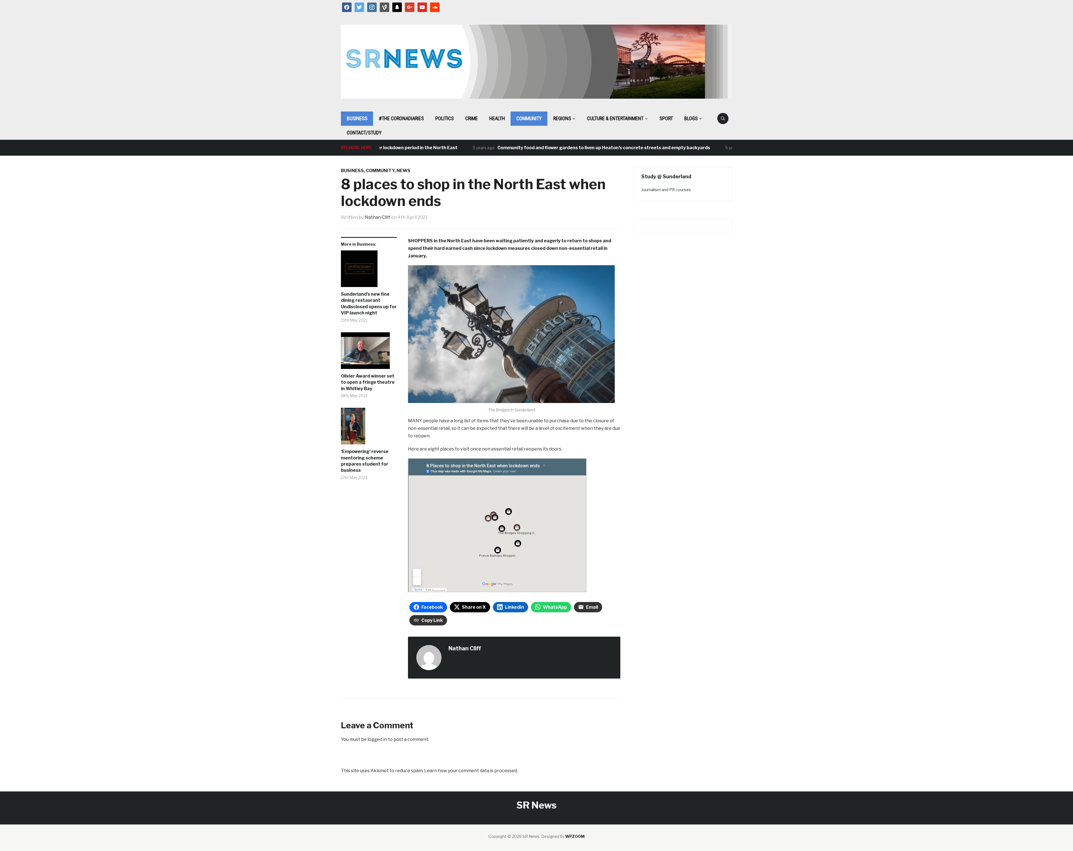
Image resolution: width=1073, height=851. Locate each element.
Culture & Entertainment (615, 118)
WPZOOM (575, 836)
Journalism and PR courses (666, 189)
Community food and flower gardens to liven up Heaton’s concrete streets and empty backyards (575, 147)
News (403, 170)
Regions (562, 118)
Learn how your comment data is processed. (471, 770)
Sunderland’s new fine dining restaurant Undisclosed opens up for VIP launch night (369, 303)
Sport (666, 118)
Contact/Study (364, 133)
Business (357, 118)
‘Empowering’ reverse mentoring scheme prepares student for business (364, 461)
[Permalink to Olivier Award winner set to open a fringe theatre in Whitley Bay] (369, 352)
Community (529, 118)
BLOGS (691, 118)
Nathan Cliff (377, 217)
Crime (471, 118)
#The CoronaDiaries (401, 118)
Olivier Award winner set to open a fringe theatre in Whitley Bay (368, 382)
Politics (444, 118)
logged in (377, 739)
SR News (536, 805)
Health (497, 118)
